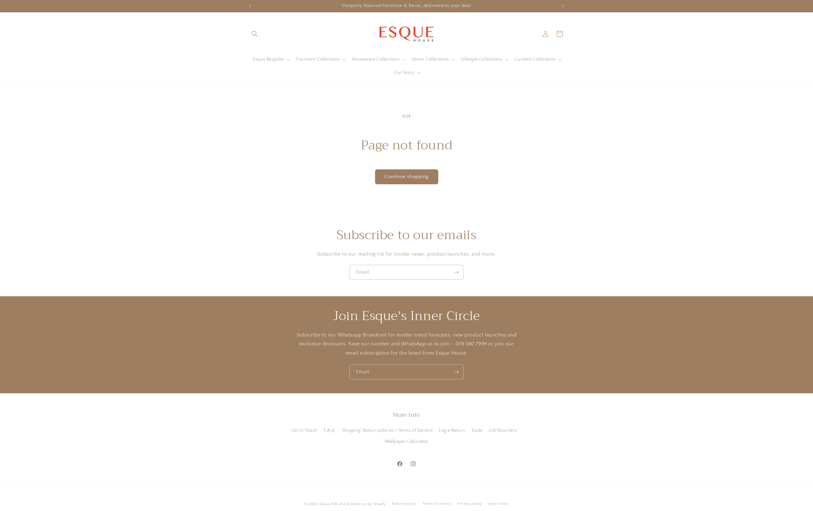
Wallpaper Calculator (406, 441)
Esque (324, 504)
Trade (477, 430)
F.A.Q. (330, 430)
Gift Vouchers (503, 430)
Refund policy (404, 504)
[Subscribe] (456, 272)
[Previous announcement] (250, 6)
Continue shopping (407, 176)
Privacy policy (469, 504)
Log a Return (452, 430)
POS (334, 504)
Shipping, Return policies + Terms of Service (387, 430)
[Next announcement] (563, 6)
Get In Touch (305, 430)
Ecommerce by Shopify (366, 504)
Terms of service (436, 504)
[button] (255, 34)
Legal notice (498, 504)
